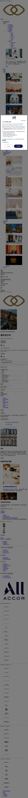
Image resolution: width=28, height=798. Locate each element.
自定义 (8, 146)
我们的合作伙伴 (6, 142)
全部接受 (18, 146)
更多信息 (4, 140)
